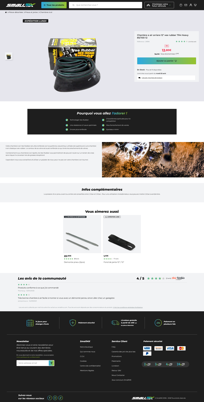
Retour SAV (116, 370)
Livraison (115, 366)
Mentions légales (87, 370)
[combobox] (107, 5)
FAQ (113, 347)
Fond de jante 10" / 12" (114, 262)
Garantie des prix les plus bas (123, 352)
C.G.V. (82, 356)
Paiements (116, 361)
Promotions (117, 356)
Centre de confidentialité (90, 366)
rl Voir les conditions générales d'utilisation (128, 307)
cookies (83, 361)
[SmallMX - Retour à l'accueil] (22, 5)
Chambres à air (46, 12)
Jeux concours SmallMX (121, 380)
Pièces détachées (16, 12)
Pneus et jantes (31, 12)
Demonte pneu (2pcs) (74, 262)
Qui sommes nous (87, 352)
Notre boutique (86, 347)
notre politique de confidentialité (28, 357)
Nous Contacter (118, 375)
